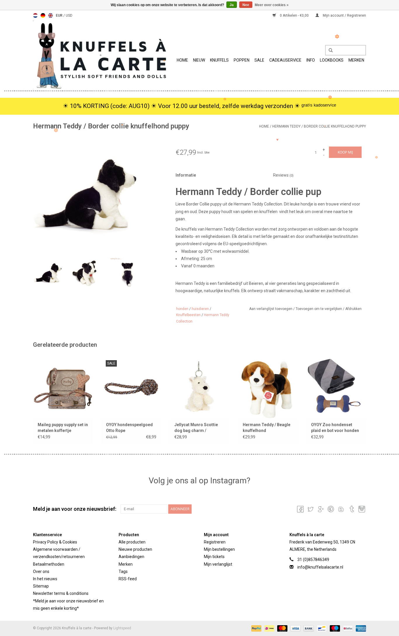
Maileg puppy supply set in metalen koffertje (63, 427)
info (310, 60)
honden (182, 309)
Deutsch (43, 15)
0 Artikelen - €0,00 (294, 15)
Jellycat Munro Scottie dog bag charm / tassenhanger (196, 427)
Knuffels (219, 60)
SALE (259, 60)
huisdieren (200, 309)
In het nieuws (45, 578)
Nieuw (199, 60)
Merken (356, 60)
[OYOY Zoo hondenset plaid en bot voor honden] (336, 387)
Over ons (41, 571)
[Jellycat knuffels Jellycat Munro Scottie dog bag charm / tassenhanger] (199, 387)
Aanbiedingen (131, 556)
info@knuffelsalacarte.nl (320, 567)
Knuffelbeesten (188, 315)
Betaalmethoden (48, 564)
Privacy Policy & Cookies (55, 542)
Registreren (214, 542)
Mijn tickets (214, 556)
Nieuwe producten (135, 549)
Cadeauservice (285, 60)
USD (69, 15)
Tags (123, 571)
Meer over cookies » (272, 5)
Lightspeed (122, 628)
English (50, 15)
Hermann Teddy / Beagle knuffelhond (266, 427)
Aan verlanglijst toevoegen (271, 309)
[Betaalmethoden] (255, 628)
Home (182, 60)
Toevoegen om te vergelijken (319, 309)
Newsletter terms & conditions (61, 593)
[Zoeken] (329, 50)
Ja (232, 5)
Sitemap (41, 586)
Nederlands (35, 15)
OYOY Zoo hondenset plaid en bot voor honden (335, 427)
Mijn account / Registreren (344, 15)
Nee (245, 5)
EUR (59, 15)
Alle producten (132, 542)
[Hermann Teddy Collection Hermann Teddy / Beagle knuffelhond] (268, 387)
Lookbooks (332, 60)
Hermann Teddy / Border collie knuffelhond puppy (319, 126)
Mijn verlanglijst (218, 564)
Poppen (241, 60)
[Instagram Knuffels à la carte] (361, 509)
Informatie (186, 175)
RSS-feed (128, 578)
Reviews (283, 175)
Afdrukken (353, 309)
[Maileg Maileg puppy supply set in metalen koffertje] (63, 387)
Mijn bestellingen (219, 549)
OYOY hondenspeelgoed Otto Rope (129, 427)
